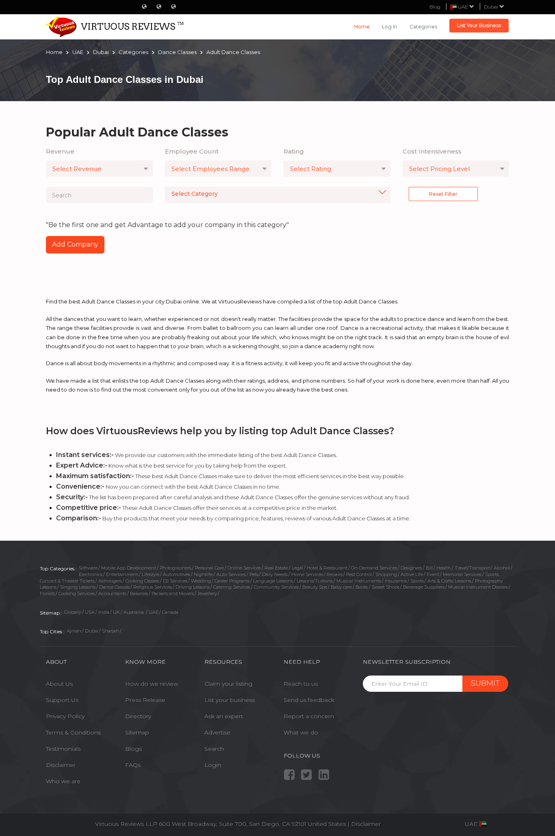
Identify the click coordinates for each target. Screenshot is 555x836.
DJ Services (175, 581)
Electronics (90, 574)
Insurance (396, 581)
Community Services (276, 587)
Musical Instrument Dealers (478, 587)
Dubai (491, 7)
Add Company (75, 244)
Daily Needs (275, 574)
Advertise (217, 732)
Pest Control (359, 574)
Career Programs (232, 581)
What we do (301, 732)
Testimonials (63, 748)
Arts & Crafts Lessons (449, 581)
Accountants (112, 593)
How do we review (151, 683)
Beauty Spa (314, 587)
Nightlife (203, 574)
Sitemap (137, 732)
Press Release (145, 700)
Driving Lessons (193, 587)
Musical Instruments (358, 581)
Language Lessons (273, 581)
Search (214, 748)
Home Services (307, 574)
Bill (429, 568)
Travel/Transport (472, 568)
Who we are (63, 781)
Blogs (133, 748)
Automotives (176, 574)
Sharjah (110, 631)
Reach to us (301, 683)
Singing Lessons (77, 587)
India (103, 612)
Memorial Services (462, 574)
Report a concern (309, 716)
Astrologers (110, 581)
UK (116, 612)
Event (433, 574)
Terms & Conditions (73, 732)
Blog (434, 7)
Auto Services (231, 574)
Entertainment (122, 574)
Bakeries (139, 593)
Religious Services (152, 587)
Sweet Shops (385, 587)
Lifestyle (150, 574)
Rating (294, 151)
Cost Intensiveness (432, 151)
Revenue (60, 151)
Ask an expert (223, 716)
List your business (229, 700)
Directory (138, 716)
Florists (47, 593)
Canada (170, 612)
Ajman (74, 631)
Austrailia (134, 612)
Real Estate (276, 568)
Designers (411, 568)
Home (362, 27)
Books (362, 587)
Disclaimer (61, 765)
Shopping (386, 574)
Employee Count (192, 151)
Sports (417, 581)
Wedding (201, 581)
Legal (297, 568)
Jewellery (207, 593)
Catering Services (231, 587)
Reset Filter (443, 194)
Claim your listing (228, 683)
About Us (59, 683)
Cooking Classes (142, 581)
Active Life (412, 574)
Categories (423, 27)
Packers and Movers (173, 593)
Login (212, 765)
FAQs (133, 765)
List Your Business (479, 25)
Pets (253, 574)
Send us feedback (309, 700)
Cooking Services (77, 593)
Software (88, 568)
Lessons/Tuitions (315, 581)
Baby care (341, 587)
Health (443, 568)
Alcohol (502, 568)
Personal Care (209, 568)
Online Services (244, 568)
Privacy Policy (65, 716)
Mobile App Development (128, 568)
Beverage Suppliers (423, 587)
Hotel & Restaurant (327, 568)
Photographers (175, 568)
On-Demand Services (374, 568)
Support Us (62, 700)
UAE (153, 612)
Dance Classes (114, 587)
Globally (72, 612)
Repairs (335, 574)
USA (90, 612)
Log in (389, 27)
